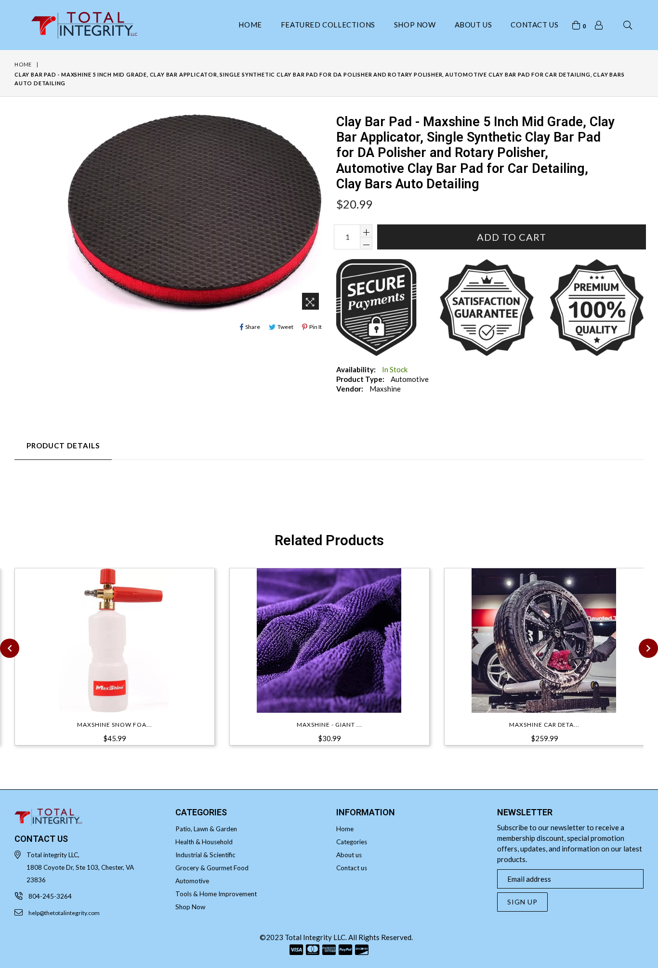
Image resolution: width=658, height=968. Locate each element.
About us (349, 855)
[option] (107, 663)
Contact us (534, 24)
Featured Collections (328, 24)
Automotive (192, 881)
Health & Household (204, 842)
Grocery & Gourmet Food (212, 868)
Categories (351, 842)
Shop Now (415, 24)
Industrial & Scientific (205, 855)
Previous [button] (9, 648)
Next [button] (648, 648)
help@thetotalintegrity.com (64, 912)
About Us (473, 24)
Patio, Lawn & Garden (206, 829)
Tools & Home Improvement (216, 894)
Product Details (63, 445)
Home (250, 24)
